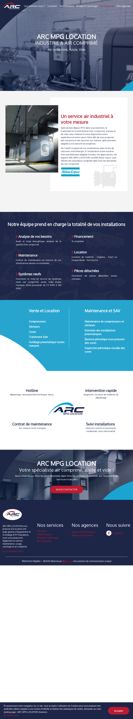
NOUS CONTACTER (66, 489)
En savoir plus (11, 715)
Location (52, 6)
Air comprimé (107, 6)
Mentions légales (31, 561)
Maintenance (67, 6)
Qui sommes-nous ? (34, 6)
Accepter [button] (118, 711)
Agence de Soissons (82, 535)
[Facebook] (108, 533)
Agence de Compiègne (83, 531)
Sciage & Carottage (86, 6)
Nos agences (123, 6)
